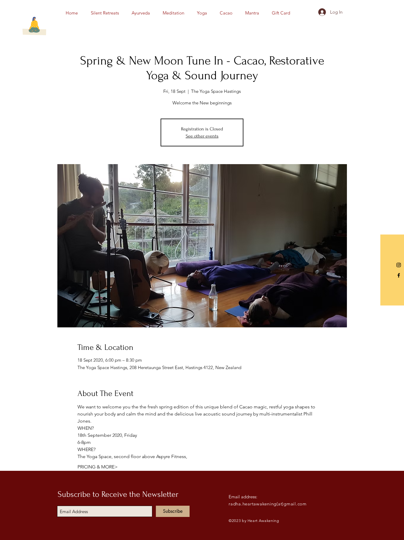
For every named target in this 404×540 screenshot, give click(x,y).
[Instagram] (399, 265)
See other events (202, 136)
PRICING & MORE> (97, 467)
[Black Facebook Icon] (399, 275)
